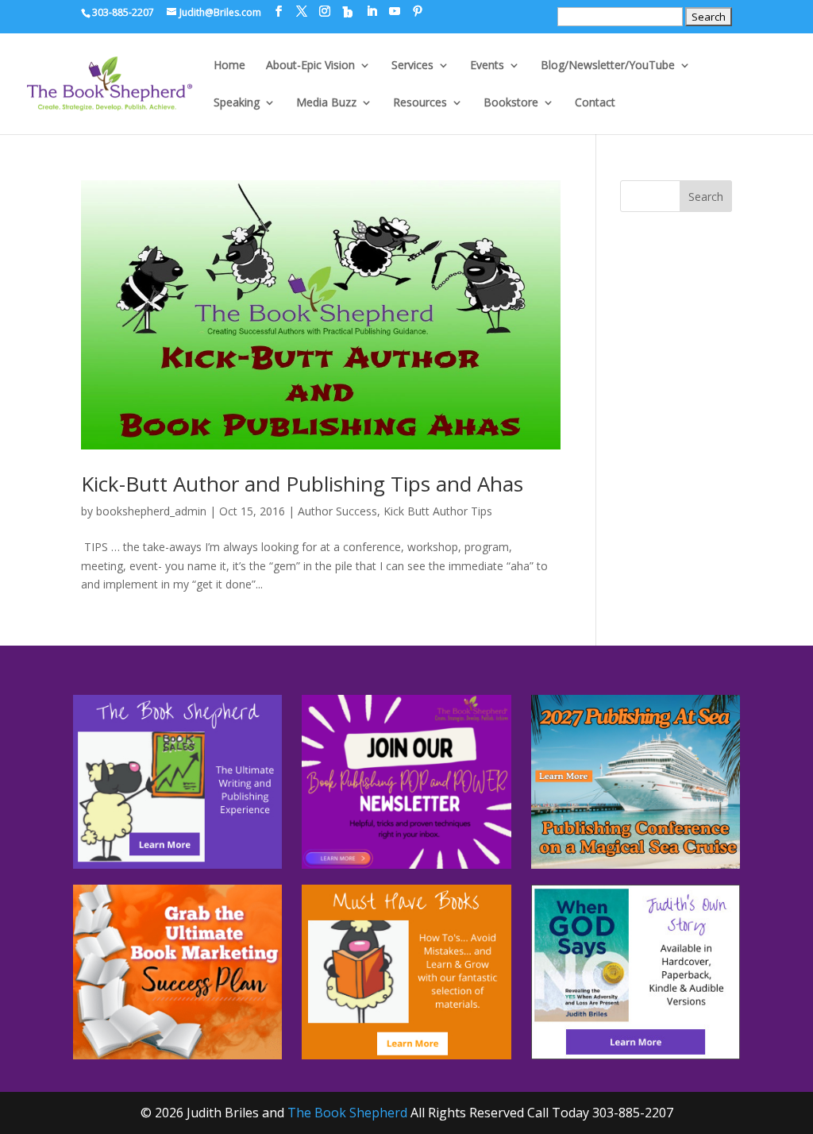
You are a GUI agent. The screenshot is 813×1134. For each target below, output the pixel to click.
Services (412, 66)
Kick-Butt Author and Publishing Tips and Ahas (302, 483)
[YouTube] (394, 11)
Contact (595, 103)
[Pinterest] (417, 11)
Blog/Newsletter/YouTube (608, 66)
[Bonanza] (347, 11)
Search (705, 196)
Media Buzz (326, 103)
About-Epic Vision (310, 66)
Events (487, 66)
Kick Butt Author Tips (437, 511)
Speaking (237, 103)
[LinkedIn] (371, 11)
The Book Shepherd (347, 1112)
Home (229, 66)
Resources (420, 103)
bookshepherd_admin (151, 511)
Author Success (337, 511)
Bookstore (511, 103)
